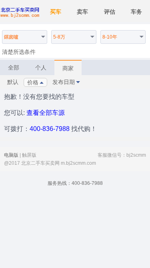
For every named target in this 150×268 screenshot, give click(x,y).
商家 (68, 68)
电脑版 (11, 155)
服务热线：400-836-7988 (75, 183)
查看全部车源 (45, 112)
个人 (40, 67)
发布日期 (63, 82)
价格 (32, 82)
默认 (12, 82)
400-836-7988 (50, 128)
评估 (109, 11)
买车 (55, 11)
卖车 (82, 11)
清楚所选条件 (19, 52)
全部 (13, 67)
